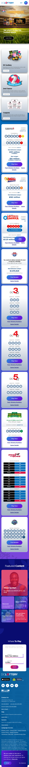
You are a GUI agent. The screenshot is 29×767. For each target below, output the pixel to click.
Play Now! (6, 70)
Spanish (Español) (14, 732)
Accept (7, 763)
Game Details (14, 281)
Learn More (9, 38)
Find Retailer (14, 277)
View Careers (4, 725)
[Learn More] (14, 17)
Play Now (14, 164)
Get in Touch (4, 709)
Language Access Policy (20, 734)
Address (9, 654)
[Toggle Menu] (26, 2)
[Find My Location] (23, 654)
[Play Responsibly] (5, 691)
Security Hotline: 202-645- (7, 706)
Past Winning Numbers (12, 168)
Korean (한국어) (5, 732)
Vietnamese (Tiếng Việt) (7, 734)
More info (15, 759)
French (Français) (22, 730)
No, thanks (21, 763)
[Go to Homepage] (7, 3)
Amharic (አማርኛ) (5, 730)
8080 (15, 706)
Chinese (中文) (13, 730)
